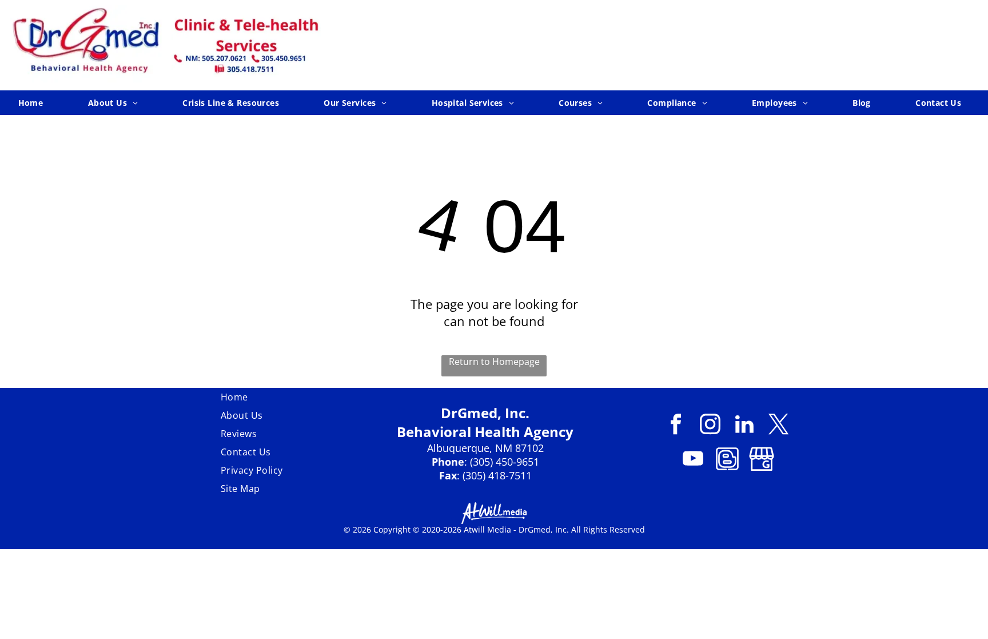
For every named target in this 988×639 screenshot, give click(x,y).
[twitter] (779, 425)
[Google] (762, 460)
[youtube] (693, 460)
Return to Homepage (494, 361)
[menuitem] (35, 102)
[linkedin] (744, 425)
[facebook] (676, 425)
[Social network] (727, 460)
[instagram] (710, 425)
